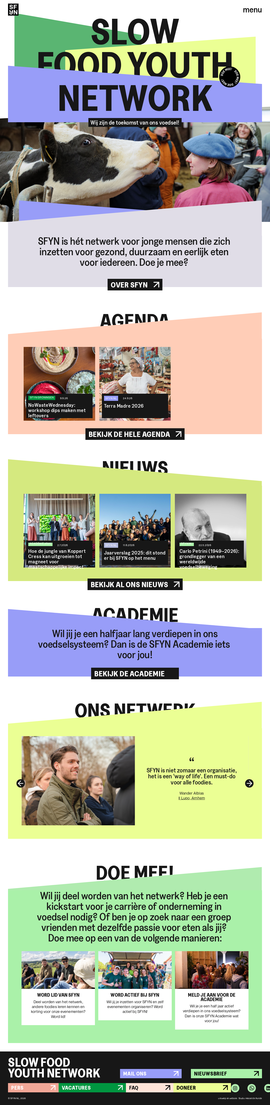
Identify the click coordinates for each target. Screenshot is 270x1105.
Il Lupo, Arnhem (191, 798)
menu (252, 9)
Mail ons (134, 1073)
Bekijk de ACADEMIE (129, 673)
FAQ (133, 1088)
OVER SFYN (129, 284)
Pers (17, 1088)
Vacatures (76, 1088)
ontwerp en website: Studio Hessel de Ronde (240, 1098)
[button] (16, 783)
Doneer (186, 1088)
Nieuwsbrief (210, 1073)
